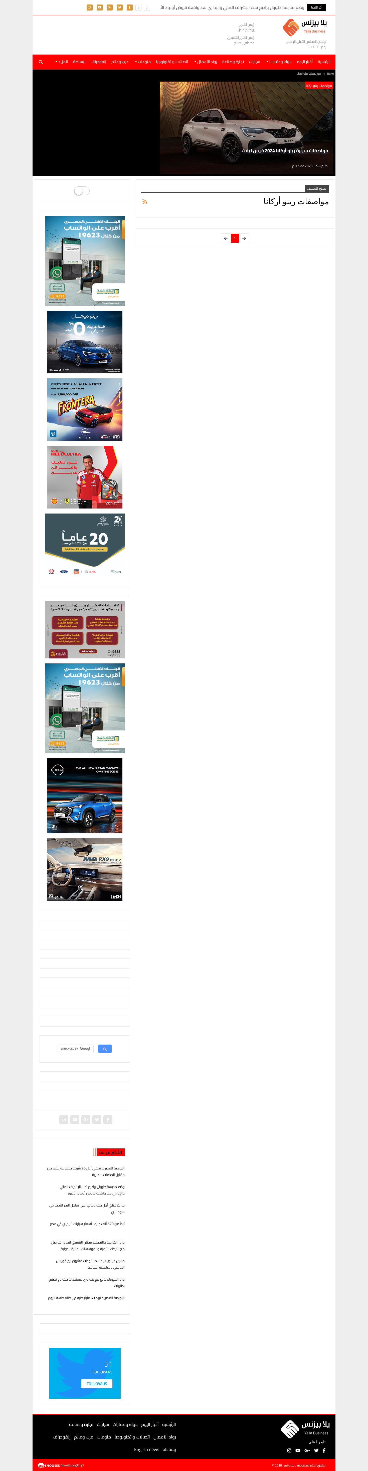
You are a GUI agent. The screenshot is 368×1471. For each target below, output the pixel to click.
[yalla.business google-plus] (109, 7)
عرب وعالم (120, 61)
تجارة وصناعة (233, 61)
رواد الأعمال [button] (206, 61)
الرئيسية (169, 1424)
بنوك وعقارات (125, 1424)
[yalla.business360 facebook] (130, 7)
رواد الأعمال (164, 1437)
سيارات (254, 61)
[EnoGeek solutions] (49, 1465)
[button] (138, 8)
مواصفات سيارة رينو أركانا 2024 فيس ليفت (285, 150)
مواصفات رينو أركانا (319, 86)
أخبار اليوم (305, 61)
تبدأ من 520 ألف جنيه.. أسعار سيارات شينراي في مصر (87, 1223)
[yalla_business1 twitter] (119, 7)
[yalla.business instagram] (89, 7)
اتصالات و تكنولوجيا (172, 61)
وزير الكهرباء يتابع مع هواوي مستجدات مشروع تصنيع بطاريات (87, 1282)
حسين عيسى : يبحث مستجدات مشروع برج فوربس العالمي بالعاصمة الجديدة (90, 1264)
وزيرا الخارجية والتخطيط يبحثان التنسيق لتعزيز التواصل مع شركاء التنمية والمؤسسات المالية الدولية (88, 1245)
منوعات (104, 1437)
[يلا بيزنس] (306, 27)
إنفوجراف (98, 61)
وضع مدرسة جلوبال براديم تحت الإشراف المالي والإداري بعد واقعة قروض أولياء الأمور (92, 1189)
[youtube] (99, 7)
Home (330, 74)
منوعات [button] (144, 61)
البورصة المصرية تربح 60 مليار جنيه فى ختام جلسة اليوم (86, 1298)
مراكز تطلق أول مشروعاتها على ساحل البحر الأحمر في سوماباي (87, 1208)
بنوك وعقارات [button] (280, 61)
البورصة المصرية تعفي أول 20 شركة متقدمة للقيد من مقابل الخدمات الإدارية (86, 1171)
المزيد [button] (62, 61)
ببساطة (79, 61)
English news (146, 1449)
